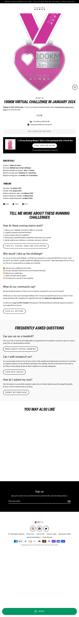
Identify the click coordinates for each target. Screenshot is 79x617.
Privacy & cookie (51, 534)
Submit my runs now (16, 392)
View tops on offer (44, 146)
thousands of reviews (20, 291)
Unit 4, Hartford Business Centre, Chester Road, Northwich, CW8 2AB (44, 545)
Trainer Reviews (47, 537)
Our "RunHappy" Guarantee (16, 534)
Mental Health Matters (34, 537)
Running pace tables (64, 534)
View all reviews (14, 311)
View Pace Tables (14, 372)
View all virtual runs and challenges (25, 246)
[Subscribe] (68, 501)
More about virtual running (20, 349)
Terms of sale (40, 534)
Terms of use (30, 534)
